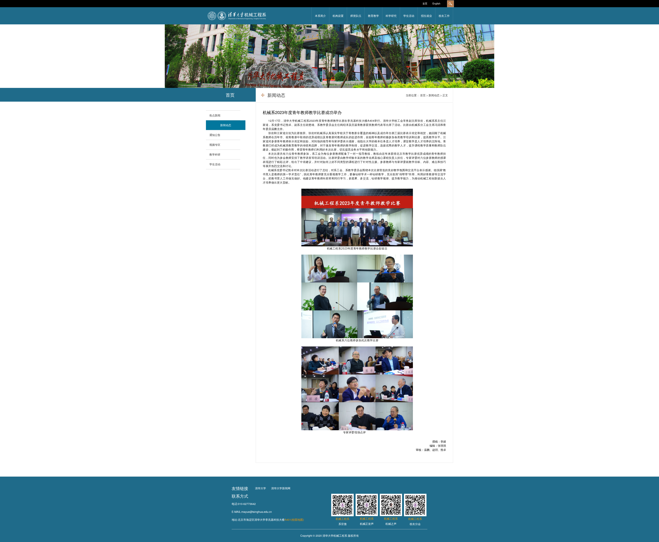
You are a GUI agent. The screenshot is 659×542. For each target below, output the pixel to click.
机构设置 (338, 16)
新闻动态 (434, 95)
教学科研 (214, 154)
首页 (425, 3)
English (436, 3)
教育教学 (373, 16)
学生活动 (408, 16)
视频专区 (214, 145)
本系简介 (320, 16)
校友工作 (444, 16)
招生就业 (426, 16)
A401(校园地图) (294, 520)
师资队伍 (355, 16)
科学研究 (391, 16)
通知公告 (214, 135)
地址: (235, 520)
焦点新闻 (214, 115)
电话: (235, 504)
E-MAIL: (236, 512)
